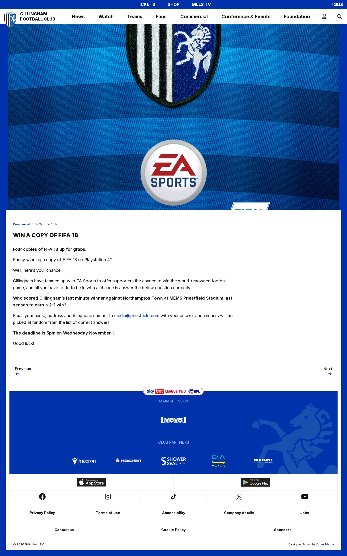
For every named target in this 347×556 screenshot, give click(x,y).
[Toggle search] (339, 16)
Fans (161, 16)
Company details (239, 512)
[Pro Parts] (263, 461)
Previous (23, 368)
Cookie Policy (173, 529)
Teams (134, 16)
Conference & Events (246, 16)
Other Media (325, 544)
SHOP (173, 4)
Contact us (64, 529)
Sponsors (283, 529)
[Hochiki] (129, 461)
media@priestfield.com (136, 315)
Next (327, 368)
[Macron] (84, 461)
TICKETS (145, 4)
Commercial (194, 16)
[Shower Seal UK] (173, 461)
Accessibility (173, 512)
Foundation (297, 16)
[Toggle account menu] (324, 16)
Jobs (304, 512)
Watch (106, 16)
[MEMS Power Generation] (173, 420)
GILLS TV (201, 4)
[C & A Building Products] (218, 461)
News (78, 16)
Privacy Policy (42, 512)
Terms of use (108, 512)
